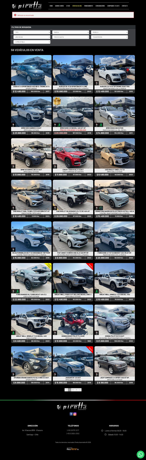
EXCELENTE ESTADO (31, 296)
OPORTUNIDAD (31, 88)
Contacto (125, 6)
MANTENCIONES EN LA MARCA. (114, 255)
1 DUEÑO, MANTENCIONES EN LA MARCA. (115, 213)
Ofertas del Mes (77, 6)
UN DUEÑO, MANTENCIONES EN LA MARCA (115, 338)
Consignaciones (100, 6)
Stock (68, 6)
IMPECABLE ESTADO (31, 130)
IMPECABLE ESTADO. (31, 172)
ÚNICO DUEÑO (73, 213)
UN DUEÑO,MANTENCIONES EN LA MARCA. (73, 88)
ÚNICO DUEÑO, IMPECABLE (31, 213)
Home (51, 6)
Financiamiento (88, 6)
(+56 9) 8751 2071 (73, 430)
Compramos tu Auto (113, 6)
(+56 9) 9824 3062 (73, 433)
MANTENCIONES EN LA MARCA (114, 88)
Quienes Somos (59, 6)
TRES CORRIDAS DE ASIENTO (73, 172)
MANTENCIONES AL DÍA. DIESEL (115, 130)
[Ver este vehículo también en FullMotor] (73, 448)
